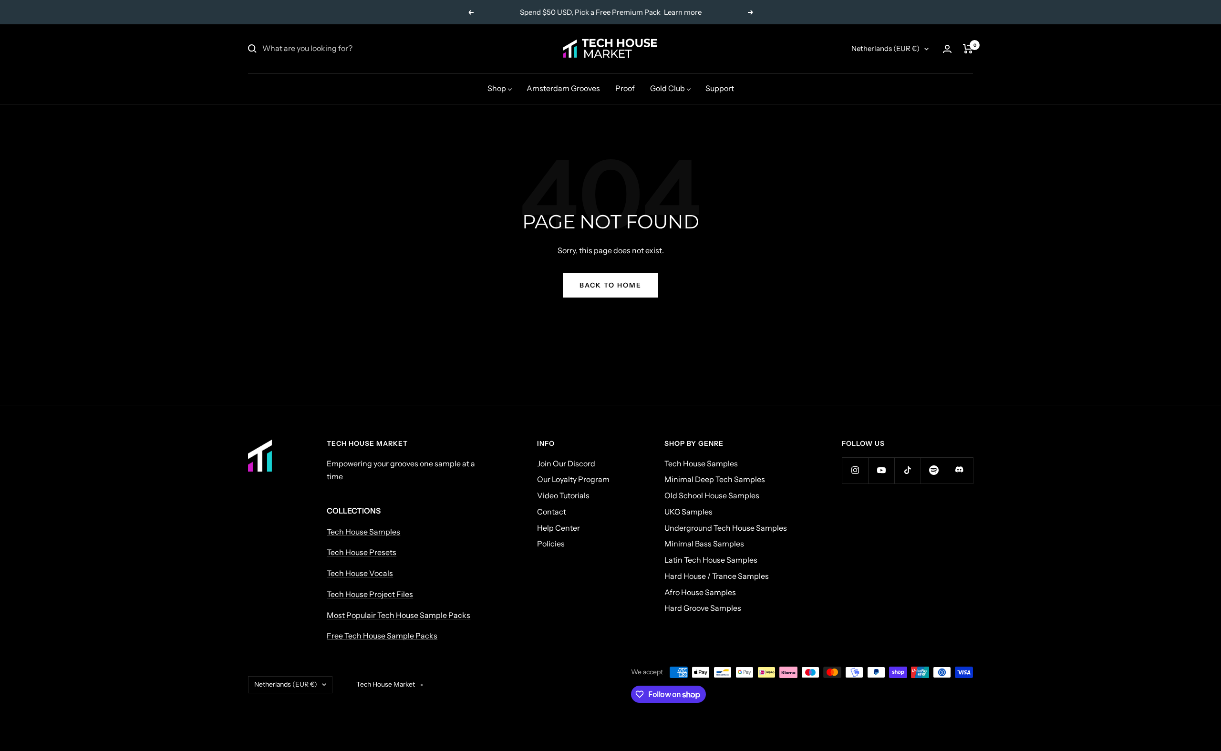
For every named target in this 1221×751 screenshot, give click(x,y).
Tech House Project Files (370, 594)
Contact (551, 511)
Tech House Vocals (360, 573)
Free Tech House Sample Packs (382, 635)
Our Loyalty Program (573, 479)
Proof (625, 88)
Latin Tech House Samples (710, 560)
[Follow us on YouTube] (881, 470)
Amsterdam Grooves (563, 88)
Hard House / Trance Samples (716, 576)
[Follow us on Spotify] (934, 470)
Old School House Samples (711, 495)
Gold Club (667, 88)
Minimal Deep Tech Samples (714, 479)
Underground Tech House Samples (725, 528)
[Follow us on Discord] (960, 470)
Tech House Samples (363, 531)
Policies (551, 543)
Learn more (683, 12)
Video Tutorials (563, 495)
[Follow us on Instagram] (855, 470)
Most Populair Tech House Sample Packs (398, 615)
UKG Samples (688, 511)
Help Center (558, 528)
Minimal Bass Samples (704, 543)
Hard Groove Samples (702, 608)
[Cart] (968, 48)
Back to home (610, 285)
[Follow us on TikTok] (907, 470)
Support (719, 88)
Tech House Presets (361, 552)
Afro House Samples (700, 592)
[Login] (947, 49)
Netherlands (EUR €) (885, 48)
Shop (496, 88)
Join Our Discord (566, 463)
